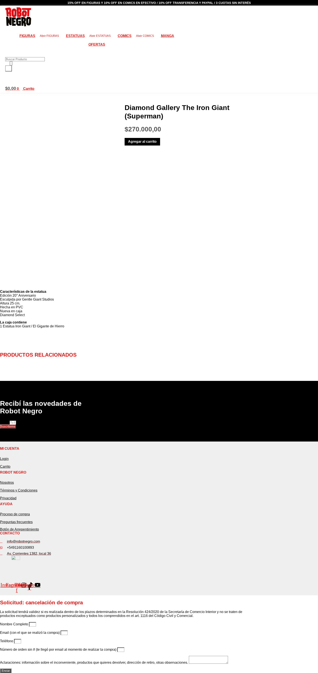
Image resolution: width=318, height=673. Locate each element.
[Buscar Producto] (11, 63)
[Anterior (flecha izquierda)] (7, 336)
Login (4, 459)
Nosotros (7, 482)
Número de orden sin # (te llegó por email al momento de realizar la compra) (58, 649)
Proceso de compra (15, 514)
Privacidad (8, 498)
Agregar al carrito (142, 141)
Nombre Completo (14, 624)
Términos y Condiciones (18, 490)
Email (5, 422)
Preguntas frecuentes (16, 522)
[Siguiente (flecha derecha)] (310, 336)
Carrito (5, 466)
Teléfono (7, 641)
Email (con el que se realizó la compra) (30, 632)
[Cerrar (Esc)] (313, 5)
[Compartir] (303, 5)
